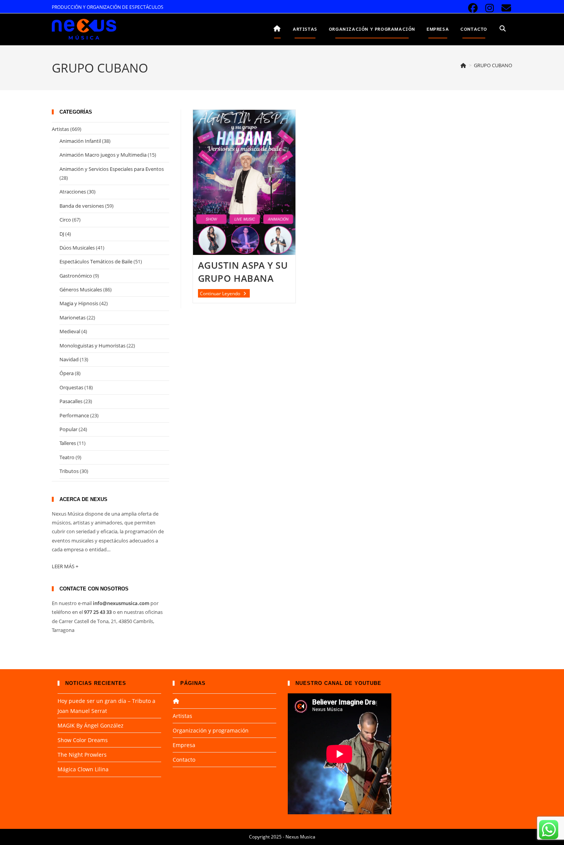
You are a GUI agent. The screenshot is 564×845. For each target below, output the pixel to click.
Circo (65, 219)
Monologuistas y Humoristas (92, 345)
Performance (74, 415)
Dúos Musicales (77, 247)
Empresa (184, 745)
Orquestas (71, 387)
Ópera (66, 373)
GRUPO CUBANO (493, 65)
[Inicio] (463, 65)
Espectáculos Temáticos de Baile (95, 261)
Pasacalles (70, 401)
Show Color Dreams (83, 740)
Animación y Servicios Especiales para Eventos (111, 168)
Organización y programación (211, 730)
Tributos (69, 471)
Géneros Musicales (80, 289)
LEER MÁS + (65, 566)
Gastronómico (75, 275)
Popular (68, 429)
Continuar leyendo (225, 294)
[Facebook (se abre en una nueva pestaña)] (473, 8)
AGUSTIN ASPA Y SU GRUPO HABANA (243, 271)
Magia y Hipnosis (78, 303)
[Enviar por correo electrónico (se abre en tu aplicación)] (505, 8)
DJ (61, 233)
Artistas (60, 129)
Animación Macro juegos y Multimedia (103, 154)
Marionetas (72, 317)
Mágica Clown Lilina (83, 769)
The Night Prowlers (82, 754)
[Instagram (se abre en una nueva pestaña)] (490, 8)
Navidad (69, 359)
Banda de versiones (81, 205)
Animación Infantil (80, 140)
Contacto (184, 759)
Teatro (66, 457)
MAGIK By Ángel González (91, 725)
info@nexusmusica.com (121, 603)
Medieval (69, 331)
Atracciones (72, 191)
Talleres (67, 443)
